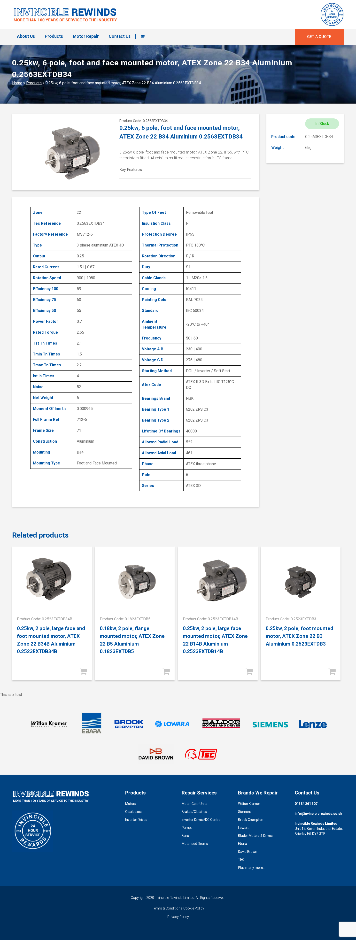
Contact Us (120, 36)
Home (17, 83)
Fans (185, 836)
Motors (130, 804)
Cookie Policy (193, 908)
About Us (26, 36)
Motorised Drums (195, 844)
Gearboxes (133, 812)
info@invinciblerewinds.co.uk (318, 814)
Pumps (187, 828)
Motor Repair (86, 36)
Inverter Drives (136, 820)
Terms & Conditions (167, 908)
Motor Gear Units (194, 804)
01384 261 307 (306, 804)
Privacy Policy (178, 917)
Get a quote (319, 36)
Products (54, 36)
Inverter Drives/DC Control (201, 820)
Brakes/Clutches (194, 812)
